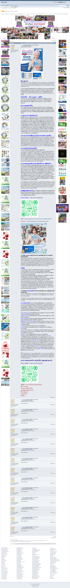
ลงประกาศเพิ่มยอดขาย (53, 570)
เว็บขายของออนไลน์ (34, 559)
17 (14, 41)
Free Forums (37, 585)
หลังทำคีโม (24, 97)
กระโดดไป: (14, 543)
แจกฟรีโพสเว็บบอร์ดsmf (20, 565)
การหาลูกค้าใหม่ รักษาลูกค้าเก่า (5, 551)
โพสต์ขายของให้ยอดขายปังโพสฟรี (36, 564)
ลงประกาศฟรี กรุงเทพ (4, 575)
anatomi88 (13, 45)
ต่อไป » (55, 40)
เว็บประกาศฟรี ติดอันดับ (4, 573)
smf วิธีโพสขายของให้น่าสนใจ (36, 576)
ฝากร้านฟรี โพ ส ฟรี (3, 574)
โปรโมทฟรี (51, 556)
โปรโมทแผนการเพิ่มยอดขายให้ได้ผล (54, 559)
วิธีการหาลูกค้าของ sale (4, 549)
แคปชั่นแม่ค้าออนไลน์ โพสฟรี (36, 569)
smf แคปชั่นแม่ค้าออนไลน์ (35, 568)
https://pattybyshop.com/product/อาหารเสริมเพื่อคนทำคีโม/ (38, 218)
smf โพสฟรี (33, 553)
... (13, 41)
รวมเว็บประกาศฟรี (3, 567)
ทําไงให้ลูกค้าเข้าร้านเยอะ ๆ (20, 548)
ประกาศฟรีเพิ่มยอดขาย (53, 569)
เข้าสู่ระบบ (12, 5)
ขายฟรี (51, 564)
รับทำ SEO (4, 2)
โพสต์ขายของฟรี (3, 555)
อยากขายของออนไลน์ (19, 574)
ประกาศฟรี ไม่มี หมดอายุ (4, 572)
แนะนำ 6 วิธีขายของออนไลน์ (20, 573)
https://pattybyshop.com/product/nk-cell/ (37, 221)
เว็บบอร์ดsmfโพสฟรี (19, 566)
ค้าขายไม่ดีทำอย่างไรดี (19, 551)
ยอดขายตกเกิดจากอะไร (53, 562)
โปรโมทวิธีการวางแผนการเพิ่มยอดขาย (55, 560)
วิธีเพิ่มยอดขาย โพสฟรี (35, 577)
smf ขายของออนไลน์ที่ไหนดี (35, 561)
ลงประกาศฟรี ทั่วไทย (4, 576)
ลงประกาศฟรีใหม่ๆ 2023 (20, 559)
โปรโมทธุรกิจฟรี (19, 560)
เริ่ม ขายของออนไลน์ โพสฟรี (35, 560)
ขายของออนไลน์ (19, 572)
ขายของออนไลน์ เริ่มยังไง (20, 576)
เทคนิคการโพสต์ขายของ (35, 562)
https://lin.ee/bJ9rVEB (36, 197)
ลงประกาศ (2, 566)
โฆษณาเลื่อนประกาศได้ (20, 571)
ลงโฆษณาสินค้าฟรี (3, 556)
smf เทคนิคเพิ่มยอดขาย (35, 578)
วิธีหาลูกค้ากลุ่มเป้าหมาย (4, 550)
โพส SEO (51, 576)
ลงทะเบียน (16, 5)
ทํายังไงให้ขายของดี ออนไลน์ (4, 548)
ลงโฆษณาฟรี (51, 577)
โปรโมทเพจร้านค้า (52, 578)
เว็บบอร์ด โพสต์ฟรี (19, 556)
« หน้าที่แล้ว (52, 40)
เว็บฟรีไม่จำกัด (3, 559)
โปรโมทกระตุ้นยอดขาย (53, 567)
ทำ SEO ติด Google (3, 560)
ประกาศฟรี (2, 558)
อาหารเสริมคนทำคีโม (27, 163)
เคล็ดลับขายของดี (19, 550)
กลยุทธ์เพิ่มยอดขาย (19, 549)
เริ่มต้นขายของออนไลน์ (19, 575)
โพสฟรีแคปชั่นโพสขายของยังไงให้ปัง (36, 567)
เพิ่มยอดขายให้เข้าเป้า (53, 554)
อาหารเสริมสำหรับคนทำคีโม (29, 148)
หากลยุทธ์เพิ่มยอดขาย (19, 547)
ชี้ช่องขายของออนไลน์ (19, 577)
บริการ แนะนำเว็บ (3, 565)
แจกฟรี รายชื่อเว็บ (19, 564)
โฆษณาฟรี (2, 557)
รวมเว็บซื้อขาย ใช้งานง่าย (4, 568)
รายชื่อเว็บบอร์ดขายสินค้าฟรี (20, 567)
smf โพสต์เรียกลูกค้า (34, 571)
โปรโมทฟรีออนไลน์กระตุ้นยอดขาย (54, 568)
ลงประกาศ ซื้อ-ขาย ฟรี (19, 557)
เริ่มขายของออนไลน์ (34, 551)
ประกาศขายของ (3, 563)
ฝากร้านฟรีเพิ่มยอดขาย (53, 571)
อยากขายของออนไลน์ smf (35, 556)
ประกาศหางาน (3, 564)
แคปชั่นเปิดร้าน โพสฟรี (35, 575)
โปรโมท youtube (19, 563)
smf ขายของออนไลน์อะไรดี (35, 554)
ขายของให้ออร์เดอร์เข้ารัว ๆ (35, 570)
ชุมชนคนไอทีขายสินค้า (19, 558)
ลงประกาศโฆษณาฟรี (4, 577)
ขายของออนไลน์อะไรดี (53, 552)
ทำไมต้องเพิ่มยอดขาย (52, 563)
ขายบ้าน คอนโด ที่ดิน (4, 571)
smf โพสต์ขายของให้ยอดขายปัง (36, 563)
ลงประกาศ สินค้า (19, 555)
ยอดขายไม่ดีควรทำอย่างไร (53, 561)
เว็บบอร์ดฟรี (51, 555)
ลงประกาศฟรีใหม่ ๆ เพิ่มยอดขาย (54, 572)
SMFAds (33, 585)
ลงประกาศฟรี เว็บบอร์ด (20, 568)
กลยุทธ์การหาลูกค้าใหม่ (4, 547)
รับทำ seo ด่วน (34, 552)
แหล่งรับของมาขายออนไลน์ (53, 551)
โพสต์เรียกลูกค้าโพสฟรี (35, 572)
